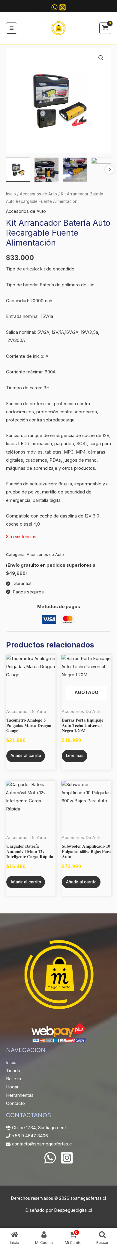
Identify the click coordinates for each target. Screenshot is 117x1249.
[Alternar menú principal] (11, 28)
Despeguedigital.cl (73, 1210)
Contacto (15, 1103)
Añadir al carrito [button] (25, 755)
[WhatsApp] (50, 1157)
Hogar (12, 1087)
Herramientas (20, 1095)
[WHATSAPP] (54, 7)
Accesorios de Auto (38, 194)
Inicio (11, 194)
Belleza (13, 1079)
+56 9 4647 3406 (30, 1136)
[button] (101, 58)
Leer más (74, 755)
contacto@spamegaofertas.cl (42, 1144)
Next (109, 169)
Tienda (13, 1070)
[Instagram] (62, 7)
